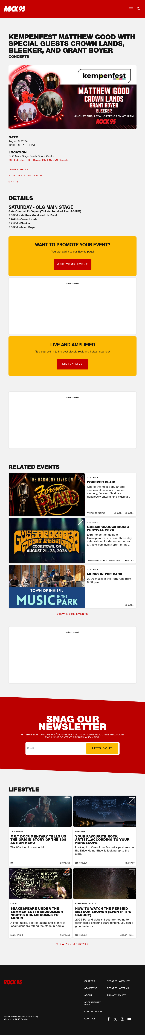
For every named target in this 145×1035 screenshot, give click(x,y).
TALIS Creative (21, 1019)
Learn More (18, 170)
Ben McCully (81, 863)
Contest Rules (93, 1012)
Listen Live (72, 364)
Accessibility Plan (92, 1004)
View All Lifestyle (72, 944)
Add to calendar (23, 176)
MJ (11, 863)
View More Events (72, 614)
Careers (89, 981)
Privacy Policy (116, 995)
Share (13, 182)
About (88, 995)
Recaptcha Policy (118, 981)
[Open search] (137, 8)
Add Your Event (72, 264)
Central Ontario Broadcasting (24, 1016)
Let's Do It (102, 748)
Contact (89, 1019)
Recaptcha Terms (118, 988)
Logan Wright (16, 935)
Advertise (90, 988)
